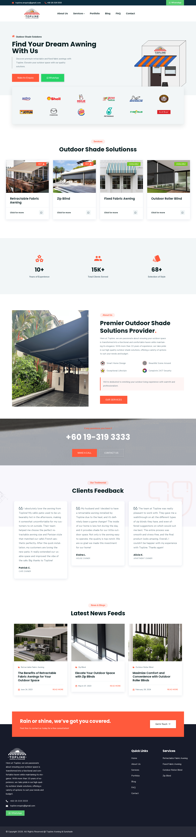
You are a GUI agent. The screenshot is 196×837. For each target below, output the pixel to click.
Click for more (17, 212)
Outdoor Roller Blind (166, 199)
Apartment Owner (142, 558)
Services (78, 13)
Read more (58, 689)
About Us (62, 13)
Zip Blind (63, 199)
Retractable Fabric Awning (24, 201)
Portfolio (95, 13)
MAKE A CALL (84, 453)
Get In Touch (161, 724)
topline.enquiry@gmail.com (28, 2)
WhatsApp (176, 2)
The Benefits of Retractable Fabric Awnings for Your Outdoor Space (37, 676)
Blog (107, 13)
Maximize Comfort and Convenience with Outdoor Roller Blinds (151, 676)
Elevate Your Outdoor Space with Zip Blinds (95, 674)
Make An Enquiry (25, 78)
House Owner (83, 558)
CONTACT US (111, 453)
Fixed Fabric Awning (119, 199)
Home (134, 758)
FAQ (118, 13)
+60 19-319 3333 (54, 2)
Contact (130, 13)
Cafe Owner (25, 571)
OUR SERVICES (113, 400)
